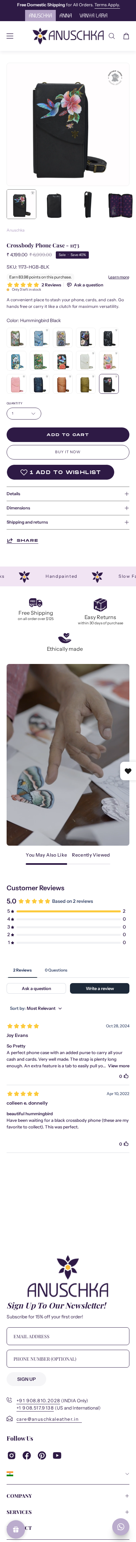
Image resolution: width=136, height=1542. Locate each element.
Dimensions (18, 507)
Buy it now (68, 452)
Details (13, 493)
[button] (112, 36)
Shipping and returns (27, 522)
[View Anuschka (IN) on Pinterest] (42, 1455)
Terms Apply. (27, 4)
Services (19, 1512)
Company (19, 1495)
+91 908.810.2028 (38, 1401)
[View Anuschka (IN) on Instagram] (12, 1455)
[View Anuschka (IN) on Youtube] (57, 1455)
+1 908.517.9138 (35, 1408)
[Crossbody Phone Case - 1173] (21, 204)
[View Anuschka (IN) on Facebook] (27, 1455)
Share (27, 540)
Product (19, 1527)
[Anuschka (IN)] (68, 36)
